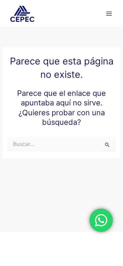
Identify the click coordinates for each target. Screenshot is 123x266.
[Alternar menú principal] (109, 13)
